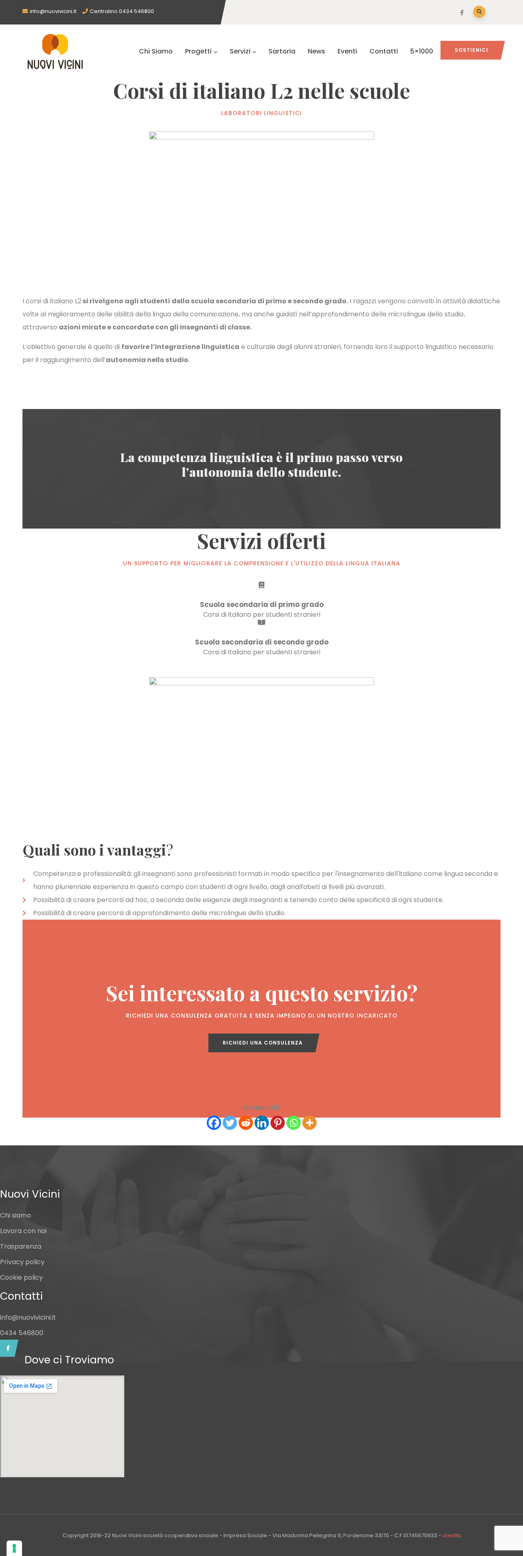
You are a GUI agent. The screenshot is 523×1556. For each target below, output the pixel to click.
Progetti (198, 51)
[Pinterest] (277, 1123)
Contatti (383, 51)
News (316, 51)
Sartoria (281, 51)
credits (452, 1535)
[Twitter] (230, 1123)
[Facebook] (214, 1123)
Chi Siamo (156, 51)
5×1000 (421, 51)
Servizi (240, 51)
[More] (309, 1123)
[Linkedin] (262, 1123)
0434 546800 (21, 1333)
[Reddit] (246, 1123)
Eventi (347, 51)
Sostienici (471, 50)
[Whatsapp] (293, 1123)
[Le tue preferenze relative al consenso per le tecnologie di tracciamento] (14, 1548)
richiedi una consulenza (263, 1042)
